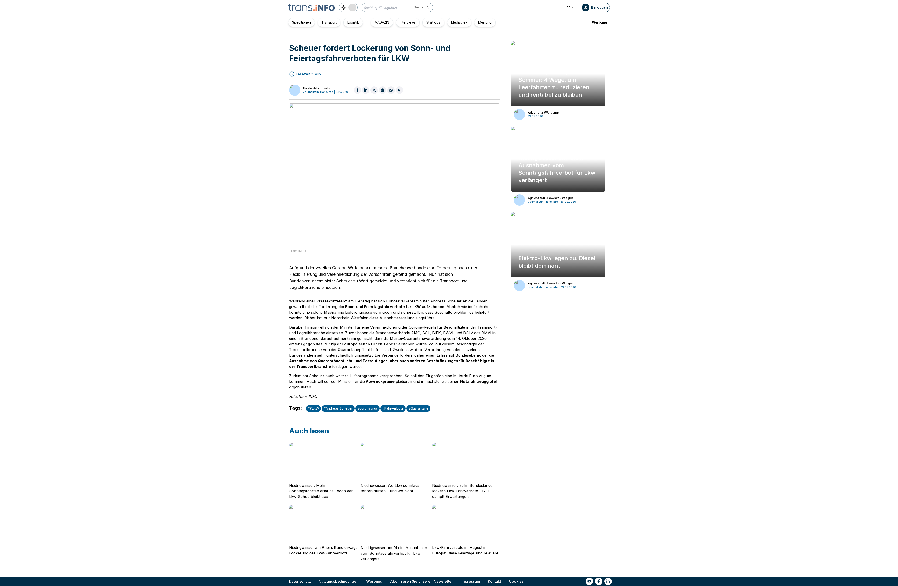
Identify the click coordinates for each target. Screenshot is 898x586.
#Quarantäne (418, 408)
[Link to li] (608, 581)
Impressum (470, 581)
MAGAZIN (382, 22)
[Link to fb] (598, 581)
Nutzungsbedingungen (338, 581)
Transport (329, 22)
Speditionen (301, 22)
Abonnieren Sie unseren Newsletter (421, 581)
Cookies (516, 581)
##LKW (313, 408)
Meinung (485, 22)
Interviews (408, 22)
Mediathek (459, 22)
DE (568, 7)
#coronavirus (367, 408)
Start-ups (433, 22)
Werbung (599, 22)
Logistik (353, 22)
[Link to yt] (589, 581)
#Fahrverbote (393, 408)
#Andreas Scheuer (338, 408)
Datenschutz (300, 581)
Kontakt (494, 581)
